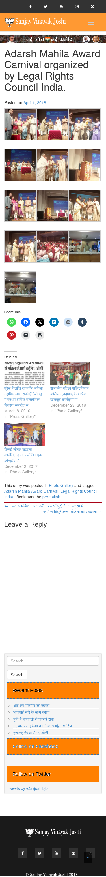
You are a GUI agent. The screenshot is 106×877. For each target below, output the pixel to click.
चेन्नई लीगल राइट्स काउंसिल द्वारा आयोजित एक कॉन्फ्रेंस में (23, 454)
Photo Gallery (61, 485)
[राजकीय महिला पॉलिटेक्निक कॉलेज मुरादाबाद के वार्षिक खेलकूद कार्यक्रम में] (70, 373)
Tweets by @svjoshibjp (27, 788)
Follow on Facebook (35, 746)
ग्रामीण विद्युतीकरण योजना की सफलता (72, 511)
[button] (20, 124)
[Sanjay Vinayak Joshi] (35, 22)
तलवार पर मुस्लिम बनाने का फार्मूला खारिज (42, 725)
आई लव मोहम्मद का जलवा (31, 705)
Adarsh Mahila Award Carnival (31, 491)
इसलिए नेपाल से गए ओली (30, 732)
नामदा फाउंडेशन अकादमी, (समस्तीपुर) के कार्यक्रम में (43, 506)
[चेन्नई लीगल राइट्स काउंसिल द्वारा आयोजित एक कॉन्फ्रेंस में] (24, 434)
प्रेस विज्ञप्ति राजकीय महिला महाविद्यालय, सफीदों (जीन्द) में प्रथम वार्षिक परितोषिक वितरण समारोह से (23, 396)
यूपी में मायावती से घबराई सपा (33, 719)
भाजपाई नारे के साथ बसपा (31, 712)
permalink (51, 496)
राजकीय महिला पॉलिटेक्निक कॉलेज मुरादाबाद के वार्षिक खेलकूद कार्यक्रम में (69, 393)
